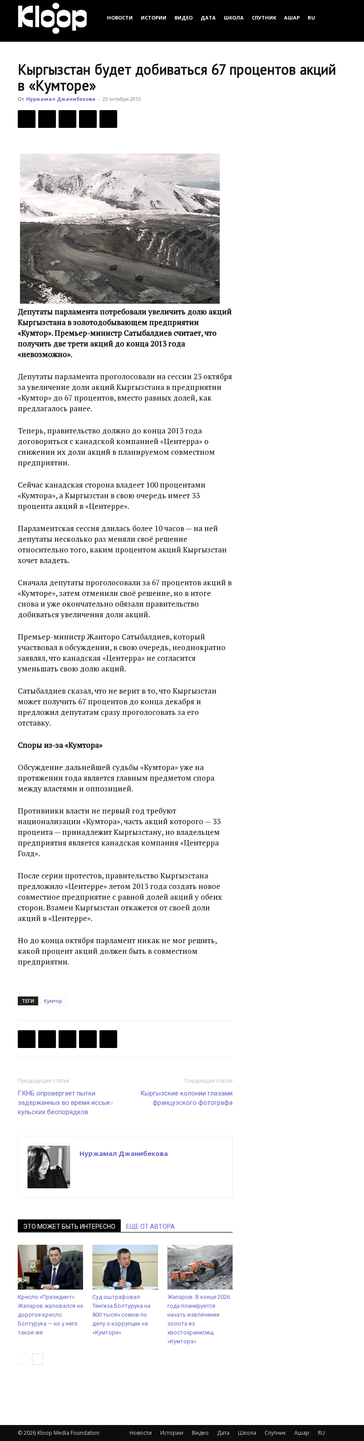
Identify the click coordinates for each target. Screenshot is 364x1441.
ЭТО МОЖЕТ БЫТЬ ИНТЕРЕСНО (69, 1226)
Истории (153, 17)
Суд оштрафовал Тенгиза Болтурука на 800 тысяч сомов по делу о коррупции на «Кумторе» (121, 1315)
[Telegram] (88, 119)
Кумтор (53, 1000)
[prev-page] (23, 1359)
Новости (120, 17)
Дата (208, 17)
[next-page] (37, 1359)
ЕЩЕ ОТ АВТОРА (150, 1226)
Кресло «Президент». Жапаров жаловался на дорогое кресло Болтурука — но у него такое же (50, 1315)
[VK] (67, 119)
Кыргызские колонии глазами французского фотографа (186, 1098)
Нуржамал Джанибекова (60, 98)
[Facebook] (27, 119)
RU (311, 17)
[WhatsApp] (108, 119)
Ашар (292, 17)
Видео (183, 17)
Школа (234, 17)
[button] (335, 17)
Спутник (264, 17)
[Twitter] (47, 119)
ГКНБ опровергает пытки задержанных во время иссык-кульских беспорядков (65, 1102)
